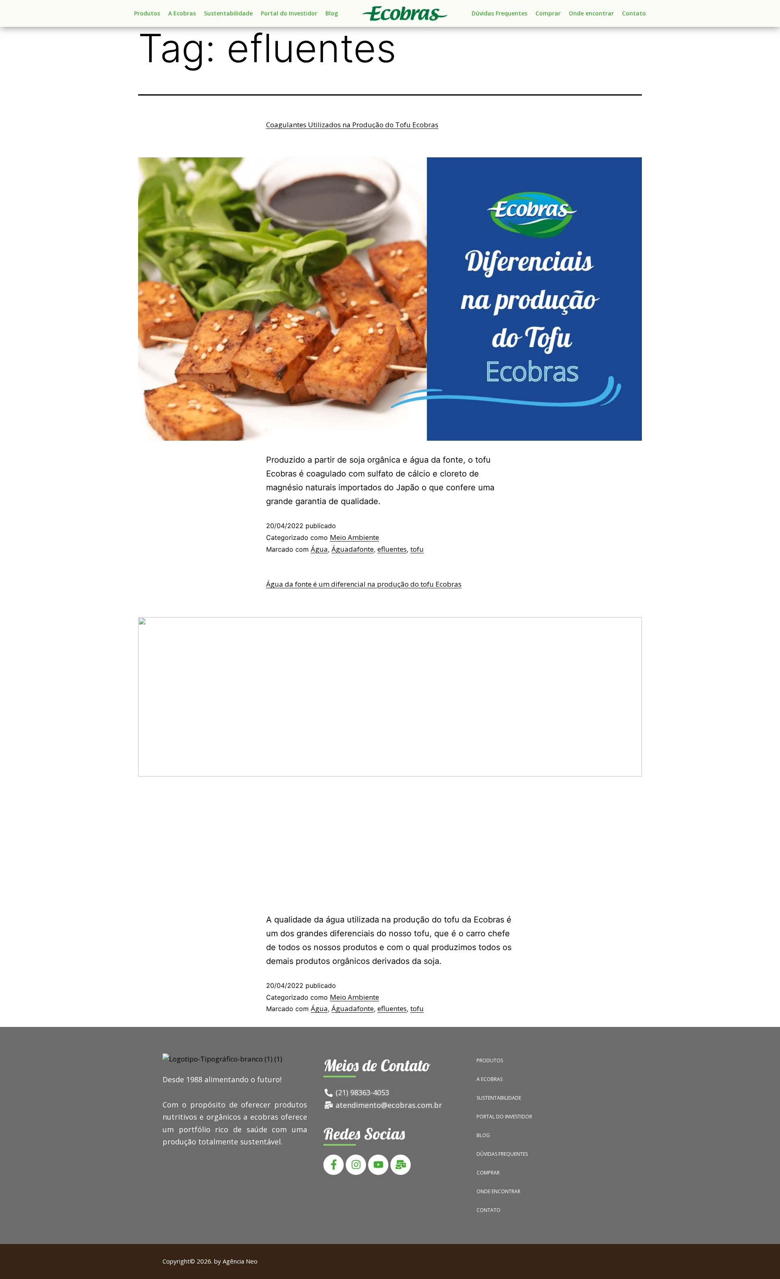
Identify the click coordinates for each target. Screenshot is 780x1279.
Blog (331, 13)
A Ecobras (182, 13)
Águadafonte (353, 549)
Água (319, 549)
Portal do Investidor (289, 13)
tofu (417, 549)
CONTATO (488, 1210)
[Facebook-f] (333, 1165)
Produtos (147, 13)
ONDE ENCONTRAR (498, 1191)
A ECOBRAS (490, 1079)
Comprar (548, 13)
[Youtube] (378, 1165)
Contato (634, 13)
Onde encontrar (591, 13)
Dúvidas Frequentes (499, 13)
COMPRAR (488, 1172)
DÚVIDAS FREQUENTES (502, 1154)
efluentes (392, 549)
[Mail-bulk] (400, 1165)
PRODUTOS (490, 1060)
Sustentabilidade (228, 13)
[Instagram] (356, 1165)
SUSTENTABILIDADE (499, 1097)
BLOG (483, 1135)
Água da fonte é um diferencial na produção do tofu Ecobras (364, 584)
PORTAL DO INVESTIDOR (504, 1116)
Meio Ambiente (354, 537)
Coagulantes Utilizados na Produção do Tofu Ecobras (352, 124)
